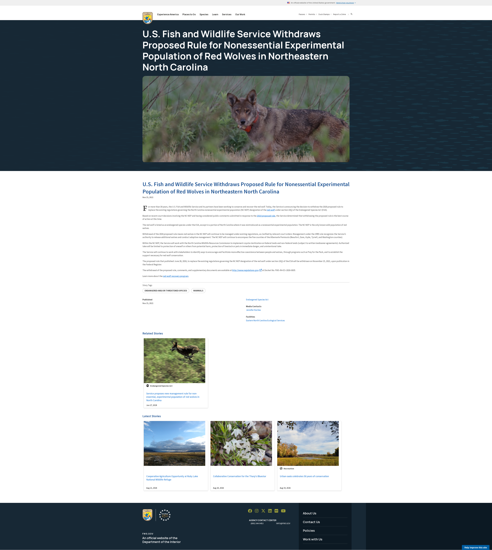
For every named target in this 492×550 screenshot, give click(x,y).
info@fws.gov (283, 523)
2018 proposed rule (266, 215)
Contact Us (311, 522)
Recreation (289, 468)
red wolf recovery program (175, 276)
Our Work (240, 14)
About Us (309, 513)
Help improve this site (475, 547)
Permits (312, 14)
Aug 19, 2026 (285, 488)
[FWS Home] (147, 18)
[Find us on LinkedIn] (271, 511)
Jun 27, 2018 (151, 405)
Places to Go (189, 14)
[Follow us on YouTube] (284, 511)
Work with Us (312, 539)
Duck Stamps (324, 14)
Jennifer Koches (253, 310)
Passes (302, 14)
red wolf (271, 209)
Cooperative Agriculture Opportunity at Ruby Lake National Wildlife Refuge (172, 478)
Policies (309, 530)
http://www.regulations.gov (245, 270)
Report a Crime (339, 14)
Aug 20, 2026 (218, 488)
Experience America (168, 14)
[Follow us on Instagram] (257, 511)
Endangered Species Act (257, 299)
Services (226, 14)
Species (204, 14)
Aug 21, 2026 (151, 488)
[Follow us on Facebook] (251, 511)
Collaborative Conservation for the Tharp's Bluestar (239, 476)
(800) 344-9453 (257, 523)
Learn (215, 14)
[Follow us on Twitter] (264, 511)
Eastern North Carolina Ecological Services (265, 320)
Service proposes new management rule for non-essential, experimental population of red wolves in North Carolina (172, 397)
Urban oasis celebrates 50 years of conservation (304, 476)
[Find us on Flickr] (277, 511)
